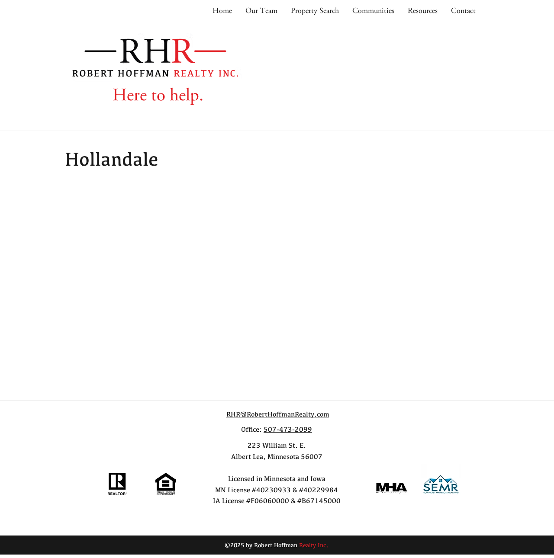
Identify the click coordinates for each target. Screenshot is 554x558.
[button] (373, 10)
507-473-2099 (288, 429)
